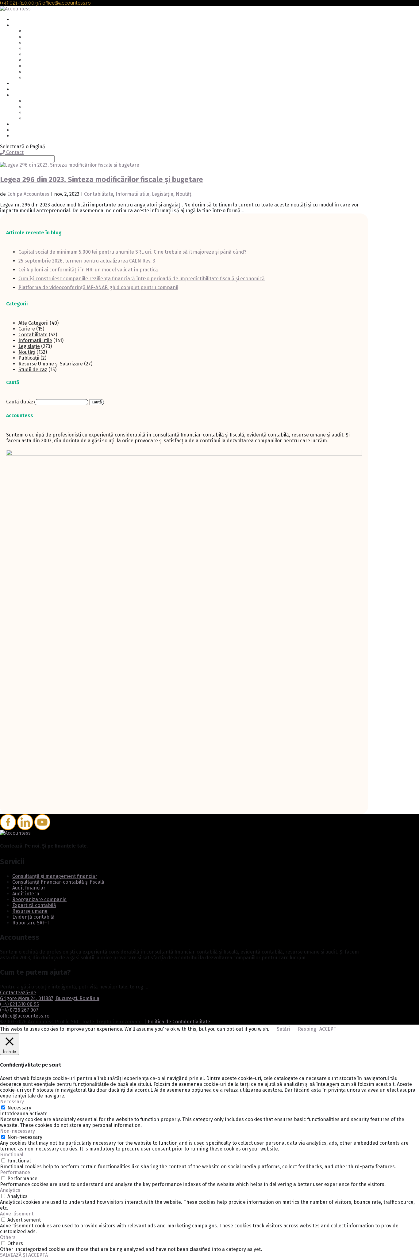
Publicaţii (28, 358)
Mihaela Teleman (42, 107)
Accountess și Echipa (46, 101)
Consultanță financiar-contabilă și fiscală (67, 37)
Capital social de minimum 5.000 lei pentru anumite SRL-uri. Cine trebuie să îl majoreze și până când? (132, 252)
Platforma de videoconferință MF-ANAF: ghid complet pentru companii (98, 287)
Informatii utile (132, 194)
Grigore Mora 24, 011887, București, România (49, 998)
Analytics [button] (10, 1190)
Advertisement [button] (16, 1214)
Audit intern (36, 49)
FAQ (16, 83)
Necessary (19, 1108)
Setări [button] (283, 1029)
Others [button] (8, 1237)
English (20, 136)
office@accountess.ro (24, 1016)
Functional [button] (11, 1155)
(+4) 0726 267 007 (19, 1010)
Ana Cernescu (38, 113)
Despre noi (23, 95)
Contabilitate (98, 194)
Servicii (19, 25)
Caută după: (19, 402)
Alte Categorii (33, 323)
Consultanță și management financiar (63, 31)
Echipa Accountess (28, 194)
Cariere (19, 89)
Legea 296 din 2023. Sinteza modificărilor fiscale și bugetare (101, 179)
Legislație (162, 194)
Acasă (18, 19)
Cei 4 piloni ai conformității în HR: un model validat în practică (88, 270)
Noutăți (184, 194)
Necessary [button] (12, 1102)
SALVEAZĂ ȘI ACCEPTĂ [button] (24, 1255)
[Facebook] (8, 822)
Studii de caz (32, 369)
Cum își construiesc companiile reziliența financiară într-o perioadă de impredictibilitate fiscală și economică (141, 278)
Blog (17, 124)
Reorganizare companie (49, 54)
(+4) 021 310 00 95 (19, 1004)
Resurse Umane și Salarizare (50, 364)
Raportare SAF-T (42, 78)
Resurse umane (40, 66)
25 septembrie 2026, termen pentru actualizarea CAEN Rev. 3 (86, 261)
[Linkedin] (25, 822)
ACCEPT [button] (327, 1029)
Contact (20, 130)
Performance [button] (15, 1172)
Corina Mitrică (39, 118)
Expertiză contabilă (44, 60)
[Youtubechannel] (42, 822)
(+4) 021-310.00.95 (20, 3)
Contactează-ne (18, 992)
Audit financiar (39, 43)
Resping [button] (307, 1029)
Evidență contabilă (44, 72)
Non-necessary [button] (17, 1131)
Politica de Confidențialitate (179, 1022)
